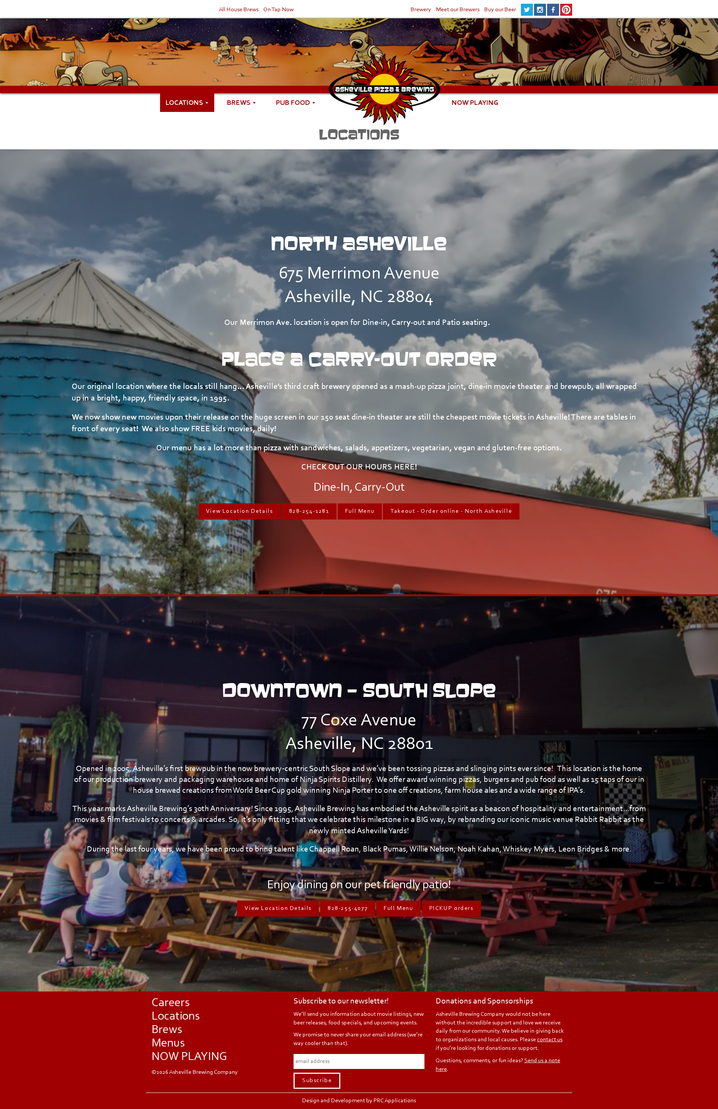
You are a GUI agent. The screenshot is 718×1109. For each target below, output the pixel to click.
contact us (549, 1040)
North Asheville (359, 243)
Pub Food (294, 102)
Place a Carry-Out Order (359, 358)
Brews (239, 102)
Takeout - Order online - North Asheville (451, 511)
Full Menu (359, 511)
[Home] (384, 98)
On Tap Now (278, 10)
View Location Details (239, 511)
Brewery (421, 10)
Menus (168, 1043)
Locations (185, 102)
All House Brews (238, 10)
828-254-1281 (309, 511)
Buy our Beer (500, 10)
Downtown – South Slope (359, 690)
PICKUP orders (451, 908)
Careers (170, 1003)
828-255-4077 (348, 908)
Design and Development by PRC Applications (359, 1101)
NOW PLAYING (475, 102)
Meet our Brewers (457, 10)
